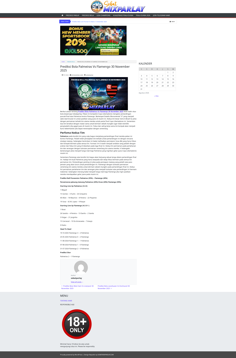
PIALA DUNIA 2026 (143, 15)
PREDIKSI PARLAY (72, 15)
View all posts (76, 282)
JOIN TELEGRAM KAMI (161, 15)
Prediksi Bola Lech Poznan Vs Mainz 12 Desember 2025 (89, 22)
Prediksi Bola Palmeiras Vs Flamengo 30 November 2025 (100, 111)
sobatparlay (89, 75)
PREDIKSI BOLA (88, 15)
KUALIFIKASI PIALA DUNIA (123, 15)
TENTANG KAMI (66, 301)
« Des (156, 96)
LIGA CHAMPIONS (103, 15)
